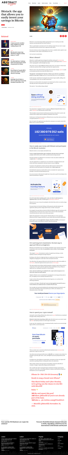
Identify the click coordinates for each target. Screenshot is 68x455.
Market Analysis (13, 41)
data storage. (41, 118)
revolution (64, 61)
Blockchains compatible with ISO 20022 (46, 448)
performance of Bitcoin (54, 199)
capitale (61, 69)
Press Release (41, 442)
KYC (36, 158)
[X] (63, 36)
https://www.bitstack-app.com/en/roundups (38, 195)
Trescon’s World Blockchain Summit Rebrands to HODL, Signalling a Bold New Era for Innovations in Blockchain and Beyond (51, 423)
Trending (12, 59)
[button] (65, 3)
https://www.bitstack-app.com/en (36, 106)
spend (54, 315)
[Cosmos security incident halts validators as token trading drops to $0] (5, 44)
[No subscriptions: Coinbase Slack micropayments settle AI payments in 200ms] (5, 62)
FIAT (33, 320)
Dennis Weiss (4, 27)
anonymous (60, 350)
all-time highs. (55, 262)
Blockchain (41, 449)
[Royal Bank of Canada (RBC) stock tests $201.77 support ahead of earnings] (5, 71)
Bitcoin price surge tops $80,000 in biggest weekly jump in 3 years (18, 53)
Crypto (3, 24)
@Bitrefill (43, 396)
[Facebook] (61, 36)
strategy (37, 253)
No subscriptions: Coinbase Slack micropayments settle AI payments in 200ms (18, 62)
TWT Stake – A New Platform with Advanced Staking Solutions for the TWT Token (46, 439)
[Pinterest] (66, 36)
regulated (34, 110)
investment (60, 60)
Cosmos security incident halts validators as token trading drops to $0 (17, 44)
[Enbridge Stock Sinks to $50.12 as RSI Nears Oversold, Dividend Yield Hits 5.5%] (5, 80)
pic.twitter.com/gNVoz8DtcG (52, 400)
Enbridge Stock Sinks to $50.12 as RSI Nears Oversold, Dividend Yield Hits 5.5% (18, 81)
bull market (32, 262)
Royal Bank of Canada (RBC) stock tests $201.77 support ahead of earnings (18, 72)
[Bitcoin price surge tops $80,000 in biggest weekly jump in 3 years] (5, 53)
